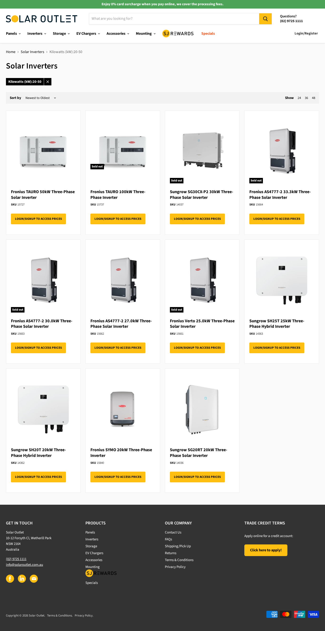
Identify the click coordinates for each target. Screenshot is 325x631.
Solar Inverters (32, 52)
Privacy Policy (175, 566)
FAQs (168, 539)
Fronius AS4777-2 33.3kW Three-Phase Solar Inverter (280, 195)
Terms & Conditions (179, 560)
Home (10, 52)
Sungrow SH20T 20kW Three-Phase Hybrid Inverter (38, 453)
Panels (12, 33)
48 (313, 98)
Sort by (15, 98)
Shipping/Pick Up (178, 546)
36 (306, 98)
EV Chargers (86, 33)
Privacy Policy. (84, 615)
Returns (170, 553)
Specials (208, 33)
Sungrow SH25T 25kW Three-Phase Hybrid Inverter (276, 324)
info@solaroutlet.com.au (24, 564)
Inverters (35, 33)
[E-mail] (33, 578)
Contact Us (173, 532)
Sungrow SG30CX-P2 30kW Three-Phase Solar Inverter (201, 195)
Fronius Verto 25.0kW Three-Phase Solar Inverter (202, 324)
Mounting (144, 33)
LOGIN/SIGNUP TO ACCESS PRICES (38, 219)
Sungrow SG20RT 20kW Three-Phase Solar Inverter (198, 453)
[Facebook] (10, 578)
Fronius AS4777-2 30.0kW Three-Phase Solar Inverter (41, 324)
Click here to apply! (266, 550)
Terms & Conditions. (60, 615)
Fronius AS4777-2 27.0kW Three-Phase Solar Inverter (121, 324)
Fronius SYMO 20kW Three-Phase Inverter (121, 453)
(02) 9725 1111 (16, 559)
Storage (60, 33)
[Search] (265, 18)
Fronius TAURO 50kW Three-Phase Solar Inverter (43, 195)
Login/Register (306, 33)
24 (299, 98)
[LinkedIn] (21, 578)
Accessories (116, 33)
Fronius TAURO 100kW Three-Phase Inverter (117, 195)
